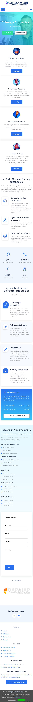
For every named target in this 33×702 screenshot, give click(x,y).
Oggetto (7, 542)
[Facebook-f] (14, 616)
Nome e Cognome (10, 517)
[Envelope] (19, 616)
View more (17, 697)
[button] (2, 591)
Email (7, 533)
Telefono (8, 525)
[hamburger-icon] (3, 9)
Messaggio (8, 550)
